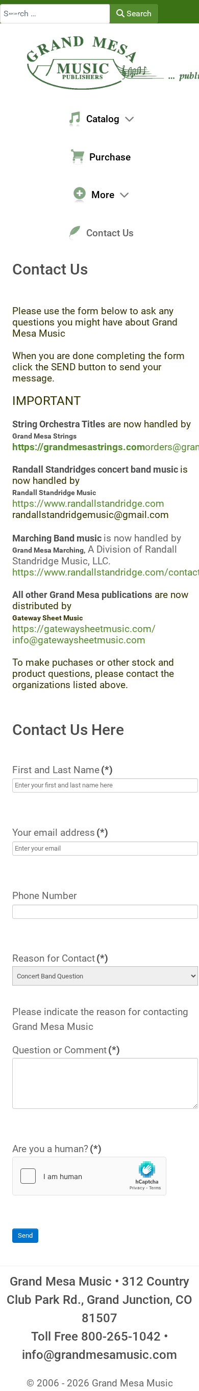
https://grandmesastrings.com (78, 447)
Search (138, 13)
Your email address (60, 832)
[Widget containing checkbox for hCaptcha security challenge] (89, 1176)
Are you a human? (57, 1149)
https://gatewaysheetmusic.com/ (84, 629)
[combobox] (55, 13)
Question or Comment (66, 1050)
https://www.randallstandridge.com (88, 503)
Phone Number (44, 896)
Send (25, 1235)
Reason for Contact (60, 958)
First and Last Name (62, 770)
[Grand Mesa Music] (99, 61)
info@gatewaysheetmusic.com (78, 640)
